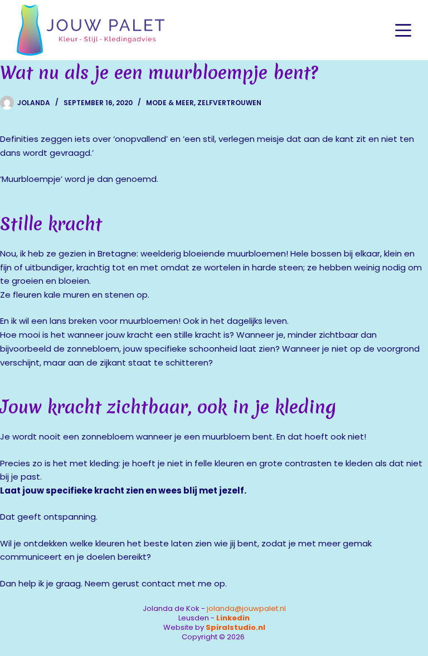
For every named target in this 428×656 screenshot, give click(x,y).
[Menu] (403, 30)
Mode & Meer (170, 102)
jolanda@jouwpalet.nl (246, 608)
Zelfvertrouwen (229, 102)
